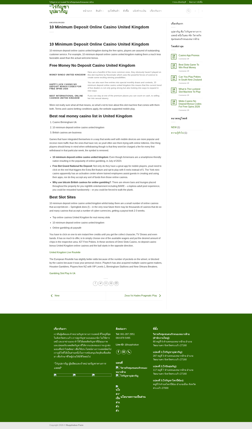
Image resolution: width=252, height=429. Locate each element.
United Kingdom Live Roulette (64, 252)
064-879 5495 (123, 338)
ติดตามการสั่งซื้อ (196, 2)
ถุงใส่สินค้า (113, 11)
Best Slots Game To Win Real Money (188, 66)
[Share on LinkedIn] (116, 283)
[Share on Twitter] (100, 283)
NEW (174, 127)
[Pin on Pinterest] (111, 283)
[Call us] (129, 352)
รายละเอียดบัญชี (179, 2)
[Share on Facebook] (95, 283)
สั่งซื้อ (126, 11)
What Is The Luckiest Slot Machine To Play (189, 90)
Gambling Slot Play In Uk (62, 273)
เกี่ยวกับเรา (155, 11)
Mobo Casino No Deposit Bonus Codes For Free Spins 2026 (189, 104)
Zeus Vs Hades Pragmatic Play (141, 295)
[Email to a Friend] (106, 283)
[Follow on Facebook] (118, 352)
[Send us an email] (123, 352)
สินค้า (99, 11)
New (57, 295)
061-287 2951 (127, 334)
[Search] (188, 11)
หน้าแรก (87, 11)
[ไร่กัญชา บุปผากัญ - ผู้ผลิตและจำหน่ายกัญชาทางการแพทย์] (64, 10)
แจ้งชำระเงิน (139, 11)
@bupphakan (127, 344)
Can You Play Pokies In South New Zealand (190, 78)
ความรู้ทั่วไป (177, 133)
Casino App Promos (188, 55)
